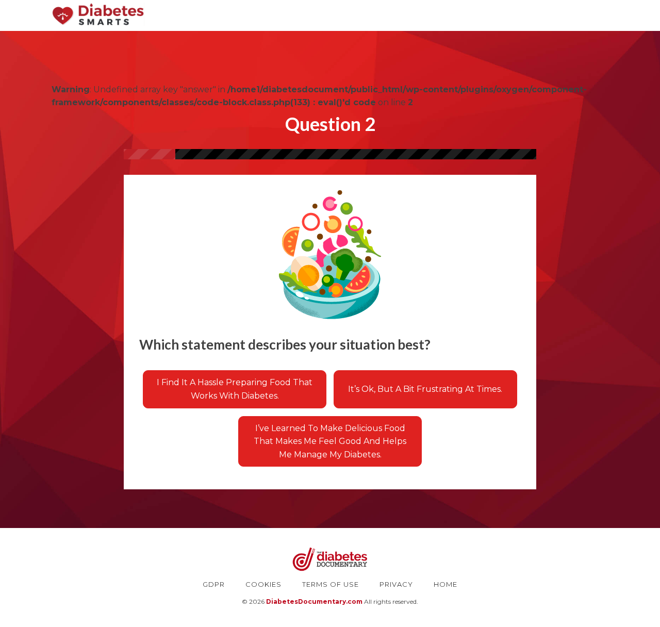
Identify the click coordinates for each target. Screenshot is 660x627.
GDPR (214, 584)
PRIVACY (396, 584)
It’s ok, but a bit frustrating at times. (425, 389)
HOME (445, 584)
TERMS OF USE (330, 584)
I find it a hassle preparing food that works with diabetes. (234, 389)
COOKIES (263, 584)
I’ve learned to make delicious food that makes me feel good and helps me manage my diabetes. (330, 441)
